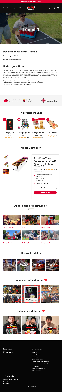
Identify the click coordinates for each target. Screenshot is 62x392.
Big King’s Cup (46, 227)
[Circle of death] (12, 235)
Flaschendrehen (46, 243)
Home (4, 8)
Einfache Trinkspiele (28, 243)
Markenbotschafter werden (38, 368)
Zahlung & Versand (36, 354)
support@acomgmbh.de (12, 379)
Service (9, 8)
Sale (20, 8)
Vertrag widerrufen (36, 370)
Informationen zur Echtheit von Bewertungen (42, 363)
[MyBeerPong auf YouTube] (10, 352)
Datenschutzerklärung (37, 359)
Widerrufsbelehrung (36, 357)
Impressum (34, 352)
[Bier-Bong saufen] (12, 220)
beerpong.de (6, 383)
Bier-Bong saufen (8, 227)
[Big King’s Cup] (50, 220)
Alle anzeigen (31, 209)
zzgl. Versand (42, 171)
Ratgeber (15, 8)
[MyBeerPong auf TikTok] (13, 352)
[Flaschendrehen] (50, 235)
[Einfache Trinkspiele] (31, 235)
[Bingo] (31, 220)
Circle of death (8, 243)
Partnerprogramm (36, 366)
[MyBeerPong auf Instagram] (4, 352)
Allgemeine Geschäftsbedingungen (40, 361)
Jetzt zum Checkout (45, 192)
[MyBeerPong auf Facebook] (7, 352)
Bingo (24, 227)
